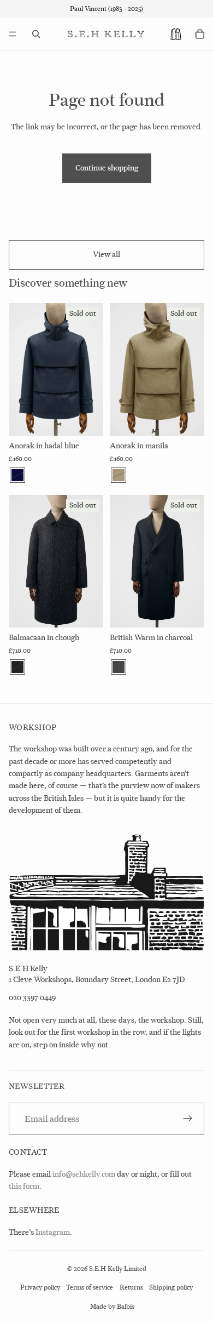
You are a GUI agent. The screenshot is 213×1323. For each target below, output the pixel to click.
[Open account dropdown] (176, 34)
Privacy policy (40, 1287)
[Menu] (12, 34)
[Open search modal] (36, 34)
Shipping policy (171, 1287)
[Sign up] (187, 1119)
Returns (131, 1287)
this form (24, 1186)
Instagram (53, 1232)
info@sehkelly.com (83, 1174)
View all (106, 254)
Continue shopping (106, 168)
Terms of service (89, 1287)
